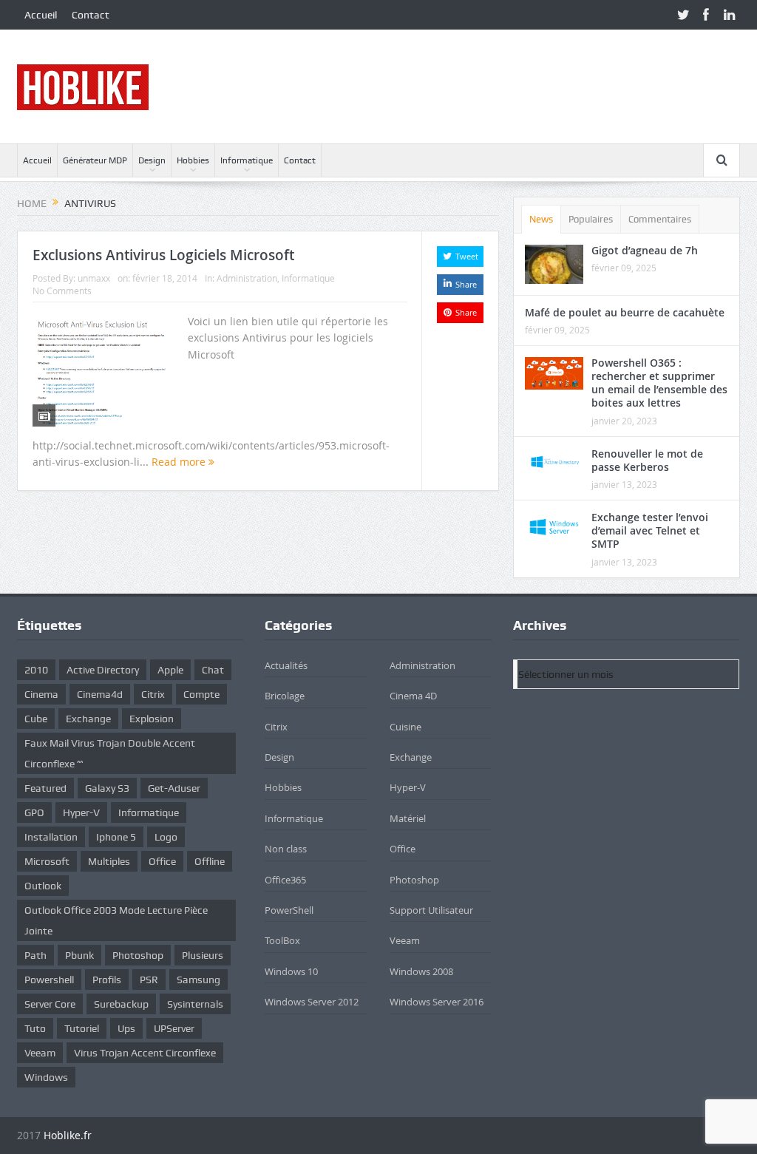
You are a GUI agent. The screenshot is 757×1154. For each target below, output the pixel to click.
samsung (198, 979)
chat (213, 670)
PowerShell (289, 910)
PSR (149, 979)
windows (46, 1077)
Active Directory (103, 670)
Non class (286, 848)
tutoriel (81, 1028)
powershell (49, 979)
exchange (88, 718)
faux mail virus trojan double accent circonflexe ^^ (109, 753)
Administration (247, 278)
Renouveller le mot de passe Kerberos (647, 460)
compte (201, 694)
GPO (34, 812)
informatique (148, 812)
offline (209, 861)
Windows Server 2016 (436, 1001)
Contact (90, 15)
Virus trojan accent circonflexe (145, 1053)
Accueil (40, 15)
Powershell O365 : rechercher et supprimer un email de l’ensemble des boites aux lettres (659, 383)
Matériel (408, 818)
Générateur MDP (95, 160)
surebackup (121, 1004)
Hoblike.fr (68, 1135)
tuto (35, 1028)
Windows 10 (291, 971)
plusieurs (202, 955)
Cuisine (405, 726)
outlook (42, 886)
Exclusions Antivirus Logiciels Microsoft (163, 255)
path (35, 955)
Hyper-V (81, 812)
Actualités (286, 665)
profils (106, 979)
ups (126, 1028)
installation (51, 837)
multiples (109, 861)
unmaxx (94, 278)
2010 (36, 670)
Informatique (246, 160)
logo (166, 837)
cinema (41, 694)
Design (152, 160)
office (162, 861)
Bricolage (285, 695)
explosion (151, 718)
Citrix (276, 726)
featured (45, 788)
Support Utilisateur (431, 910)
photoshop (137, 955)
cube (35, 718)
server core (49, 1004)
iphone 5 (116, 837)
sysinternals (195, 1004)
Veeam (39, 1053)
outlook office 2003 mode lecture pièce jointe (116, 920)
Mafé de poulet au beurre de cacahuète (624, 312)
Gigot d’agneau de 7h (644, 250)
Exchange (411, 757)
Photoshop (414, 879)
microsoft (46, 861)
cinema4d (100, 694)
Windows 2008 (421, 971)
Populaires (590, 219)
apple (170, 670)
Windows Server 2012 (312, 1001)
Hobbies (193, 160)
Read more (180, 462)
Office (402, 848)
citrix (153, 694)
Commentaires (659, 219)
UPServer (174, 1028)
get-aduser (174, 788)
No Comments (62, 290)
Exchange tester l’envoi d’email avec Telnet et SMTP (649, 530)
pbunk (79, 955)
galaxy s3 (107, 788)
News (541, 219)
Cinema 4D (413, 695)
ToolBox (282, 940)
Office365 (285, 879)
